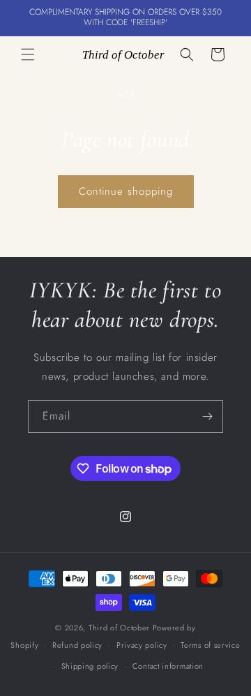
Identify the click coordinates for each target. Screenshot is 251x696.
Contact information (168, 666)
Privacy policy (141, 645)
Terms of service (210, 645)
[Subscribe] (207, 416)
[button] (28, 54)
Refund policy (77, 645)
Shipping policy (90, 666)
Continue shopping (126, 191)
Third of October (119, 627)
